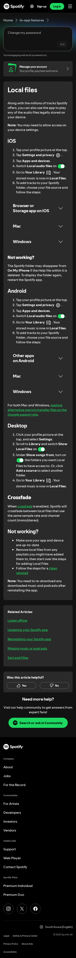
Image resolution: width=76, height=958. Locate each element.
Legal (6, 935)
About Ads (27, 944)
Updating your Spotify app (28, 629)
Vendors (9, 830)
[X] (22, 909)
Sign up (41, 6)
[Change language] (32, 6)
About (8, 767)
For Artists (11, 803)
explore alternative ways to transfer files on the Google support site (37, 410)
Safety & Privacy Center (25, 935)
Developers (12, 812)
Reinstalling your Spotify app (29, 639)
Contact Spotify (15, 867)
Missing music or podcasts (27, 648)
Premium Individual (18, 885)
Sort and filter (18, 657)
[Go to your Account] (66, 69)
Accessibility (10, 952)
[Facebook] (35, 909)
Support (9, 849)
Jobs (7, 776)
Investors (10, 821)
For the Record (14, 784)
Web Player (12, 858)
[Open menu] (70, 6)
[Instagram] (8, 909)
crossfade (24, 506)
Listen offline (17, 620)
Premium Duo (13, 894)
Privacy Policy (10, 944)
